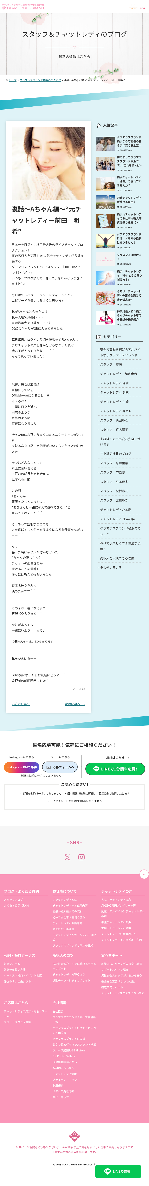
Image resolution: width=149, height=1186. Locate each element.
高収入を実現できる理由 (117, 558)
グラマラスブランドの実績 (69, 1039)
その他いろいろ (111, 567)
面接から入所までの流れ (67, 911)
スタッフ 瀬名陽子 (114, 429)
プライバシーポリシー (66, 1080)
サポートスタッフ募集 (17, 1022)
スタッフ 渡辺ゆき (114, 500)
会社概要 (58, 1011)
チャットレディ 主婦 (114, 401)
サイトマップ (61, 1097)
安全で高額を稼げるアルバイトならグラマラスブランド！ (120, 352)
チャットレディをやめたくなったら (123, 993)
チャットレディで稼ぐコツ (69, 974)
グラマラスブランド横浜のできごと (120, 531)
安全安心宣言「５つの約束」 (119, 981)
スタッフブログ (13, 900)
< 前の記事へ (21, 704)
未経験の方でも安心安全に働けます (120, 441)
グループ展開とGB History (69, 1050)
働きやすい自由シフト (17, 981)
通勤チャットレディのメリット (71, 980)
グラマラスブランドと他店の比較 (73, 945)
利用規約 (58, 1085)
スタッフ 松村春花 (114, 491)
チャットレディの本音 (115, 509)
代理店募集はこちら (65, 1062)
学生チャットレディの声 (116, 922)
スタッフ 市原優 (112, 472)
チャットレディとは (65, 900)
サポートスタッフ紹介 (114, 969)
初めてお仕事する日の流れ (69, 917)
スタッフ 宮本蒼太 (114, 481)
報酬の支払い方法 (15, 969)
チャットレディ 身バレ (116, 411)
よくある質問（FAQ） (17, 905)
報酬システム (12, 964)
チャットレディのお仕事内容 (70, 905)
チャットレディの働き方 (67, 923)
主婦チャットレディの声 (116, 928)
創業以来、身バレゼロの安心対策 (121, 964)
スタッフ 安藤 (111, 364)
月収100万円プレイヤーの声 (118, 905)
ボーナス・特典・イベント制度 (23, 975)
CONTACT (133, 8)
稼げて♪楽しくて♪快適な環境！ (120, 546)
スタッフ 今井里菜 (114, 463)
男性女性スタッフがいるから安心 (121, 975)
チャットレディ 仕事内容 (117, 518)
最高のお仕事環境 (63, 929)
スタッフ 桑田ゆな (114, 420)
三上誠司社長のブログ (115, 453)
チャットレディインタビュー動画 (121, 940)
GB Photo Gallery (64, 1056)
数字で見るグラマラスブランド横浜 (74, 1044)
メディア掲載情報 (63, 1091)
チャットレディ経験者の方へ (118, 934)
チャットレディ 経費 (114, 383)
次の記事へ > (75, 704)
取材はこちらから (63, 1068)
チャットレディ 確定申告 (118, 373)
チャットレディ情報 (65, 1074)
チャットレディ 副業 (114, 392)
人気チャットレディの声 (116, 900)
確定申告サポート (112, 987)
